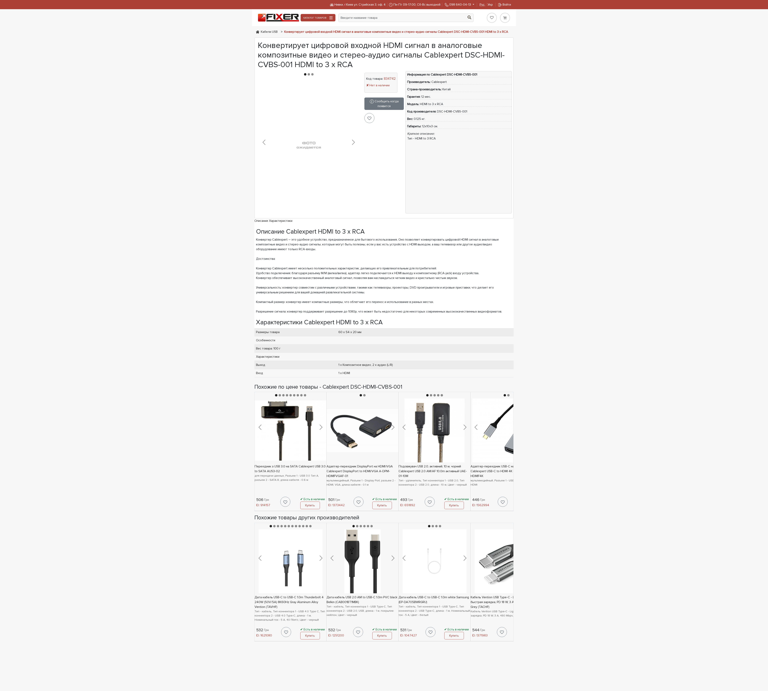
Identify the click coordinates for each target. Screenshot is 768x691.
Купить (310, 505)
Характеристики (280, 221)
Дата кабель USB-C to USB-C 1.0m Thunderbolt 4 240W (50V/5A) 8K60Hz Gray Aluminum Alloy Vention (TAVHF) (289, 602)
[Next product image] (353, 142)
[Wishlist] (492, 18)
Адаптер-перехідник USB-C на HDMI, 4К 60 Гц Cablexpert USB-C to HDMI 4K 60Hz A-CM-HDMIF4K (503, 471)
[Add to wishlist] (369, 118)
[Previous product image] (264, 142)
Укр (486, 5)
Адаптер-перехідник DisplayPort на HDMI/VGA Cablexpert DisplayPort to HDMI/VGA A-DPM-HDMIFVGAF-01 (360, 471)
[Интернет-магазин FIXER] (257, 32)
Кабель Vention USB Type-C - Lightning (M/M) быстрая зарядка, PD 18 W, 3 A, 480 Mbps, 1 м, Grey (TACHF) (503, 602)
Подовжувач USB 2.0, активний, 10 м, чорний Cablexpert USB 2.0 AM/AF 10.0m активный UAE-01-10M (433, 471)
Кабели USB (269, 32)
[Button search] (469, 17)
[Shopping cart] (505, 18)
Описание (261, 221)
